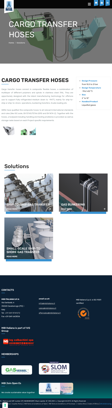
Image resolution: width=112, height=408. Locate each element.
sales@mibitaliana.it (47, 308)
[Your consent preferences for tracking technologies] (5, 405)
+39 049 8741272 (12, 313)
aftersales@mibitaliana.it (50, 313)
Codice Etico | (82, 404)
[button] (89, 4)
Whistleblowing (105, 404)
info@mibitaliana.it (47, 303)
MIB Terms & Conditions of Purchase (62, 404)
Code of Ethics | (94, 404)
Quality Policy (17, 404)
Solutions (21, 43)
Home (11, 43)
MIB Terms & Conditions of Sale (35, 404)
